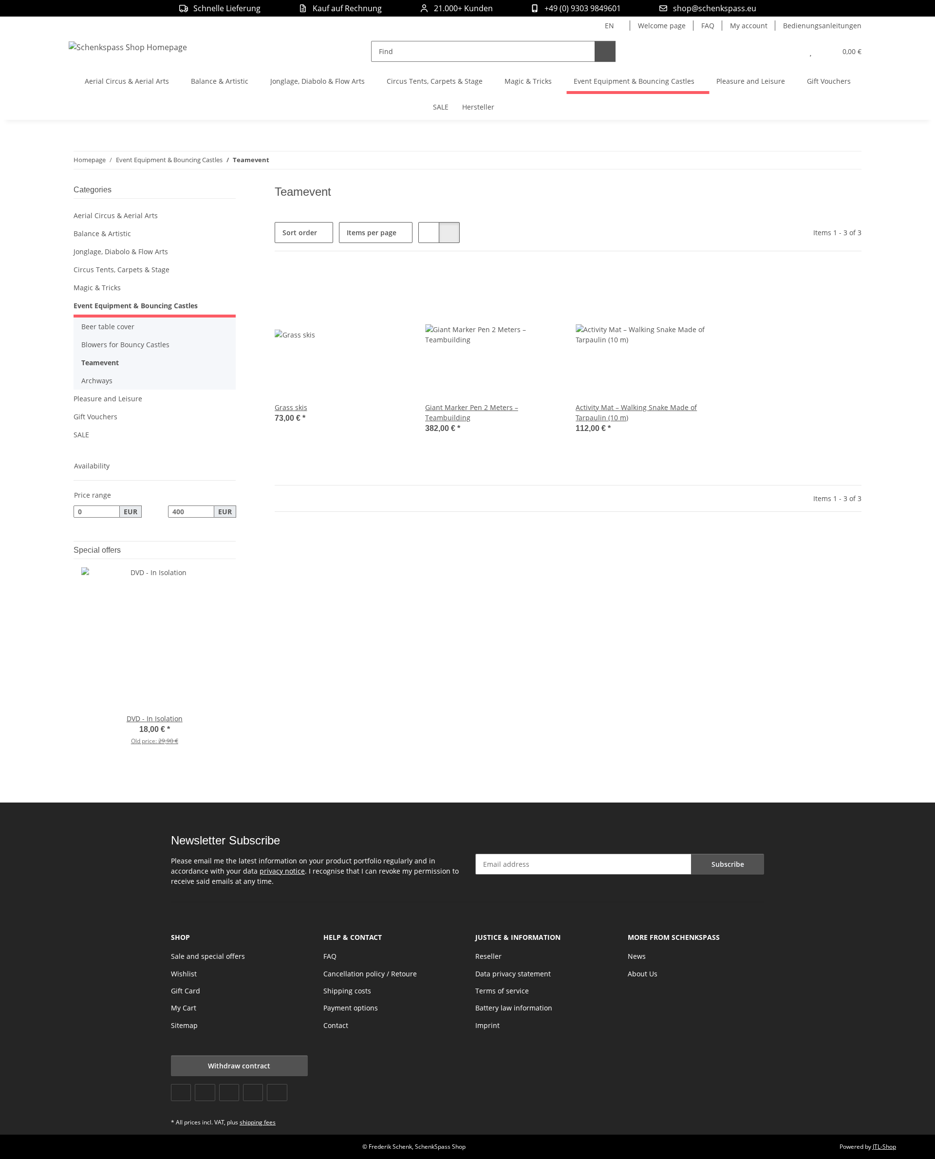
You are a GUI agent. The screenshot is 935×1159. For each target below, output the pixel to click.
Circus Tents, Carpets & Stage (121, 269)
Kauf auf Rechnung (347, 8)
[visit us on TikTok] (277, 1092)
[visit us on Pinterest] (229, 1092)
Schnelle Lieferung (227, 8)
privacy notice (282, 871)
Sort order (299, 232)
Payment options (350, 1007)
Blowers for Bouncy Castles (125, 344)
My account (748, 25)
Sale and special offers (208, 956)
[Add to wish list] (393, 283)
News (637, 956)
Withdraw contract (239, 1065)
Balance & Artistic (102, 233)
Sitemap (184, 1025)
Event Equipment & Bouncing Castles (136, 305)
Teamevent (100, 362)
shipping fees (258, 1122)
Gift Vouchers (95, 416)
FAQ (707, 25)
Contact (335, 1025)
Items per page (371, 232)
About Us (642, 973)
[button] (791, 51)
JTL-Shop (884, 1146)
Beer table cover (107, 326)
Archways (96, 380)
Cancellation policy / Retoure (370, 973)
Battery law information (513, 1007)
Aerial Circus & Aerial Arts (116, 215)
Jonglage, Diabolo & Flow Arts (121, 251)
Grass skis (291, 407)
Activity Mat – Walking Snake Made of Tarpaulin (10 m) (636, 412)
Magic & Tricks (97, 287)
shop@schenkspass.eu (714, 8)
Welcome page (662, 25)
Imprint (487, 1025)
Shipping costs (347, 990)
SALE (81, 434)
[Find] (605, 51)
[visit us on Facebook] (181, 1092)
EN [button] (609, 25)
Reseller (488, 956)
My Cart (183, 1007)
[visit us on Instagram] (253, 1092)
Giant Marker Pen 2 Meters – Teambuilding (471, 412)
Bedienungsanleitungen (822, 25)
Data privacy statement (513, 973)
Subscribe (727, 864)
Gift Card (185, 990)
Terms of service (502, 990)
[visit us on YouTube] (205, 1092)
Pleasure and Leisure (108, 398)
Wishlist (184, 973)
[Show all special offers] (233, 550)
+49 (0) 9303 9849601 (582, 8)
